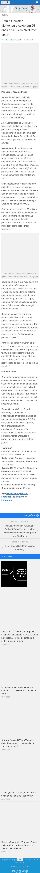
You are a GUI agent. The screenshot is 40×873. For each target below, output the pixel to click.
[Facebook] (31, 515)
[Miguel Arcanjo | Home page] (6, 2)
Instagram (6, 500)
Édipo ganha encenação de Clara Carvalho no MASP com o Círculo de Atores (18, 690)
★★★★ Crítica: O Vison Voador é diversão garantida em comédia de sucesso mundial (18, 743)
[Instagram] (28, 515)
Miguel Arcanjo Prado (17, 493)
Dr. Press (25, 867)
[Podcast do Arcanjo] (37, 515)
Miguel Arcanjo (14, 40)
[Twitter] (34, 515)
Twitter (19, 497)
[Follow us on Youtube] (25, 515)
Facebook (6, 497)
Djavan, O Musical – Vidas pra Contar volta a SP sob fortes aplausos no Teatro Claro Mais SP (19, 845)
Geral (4, 15)
